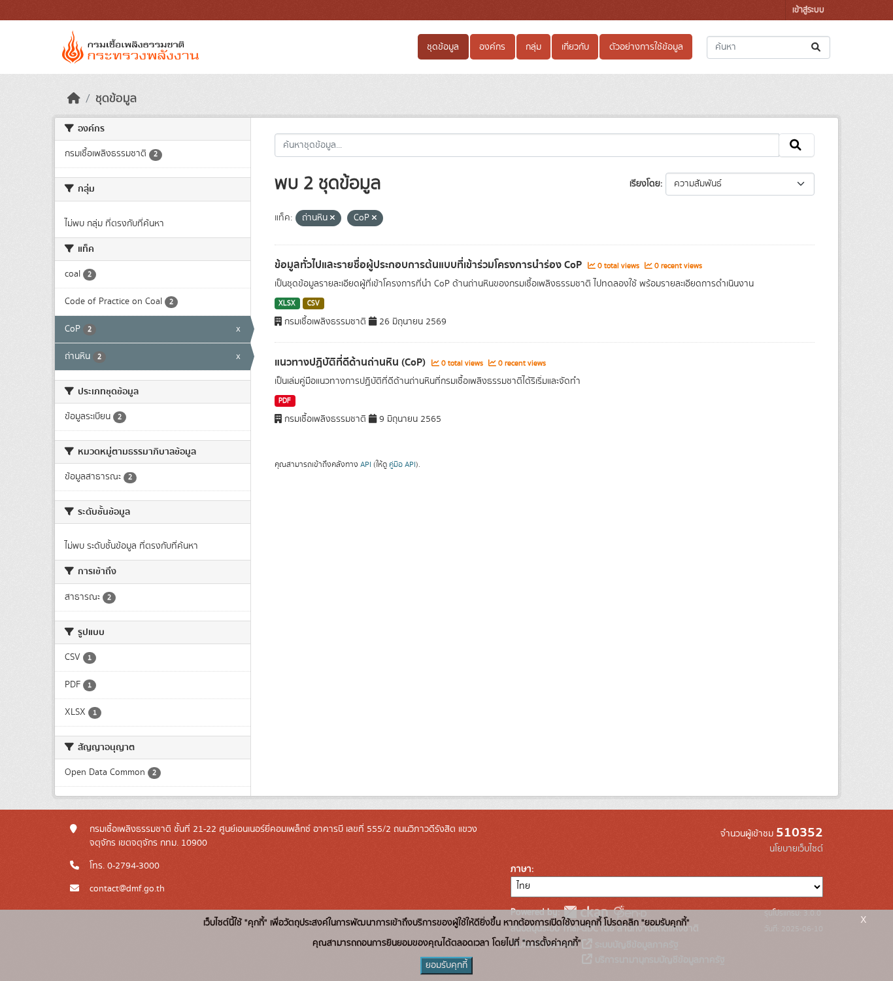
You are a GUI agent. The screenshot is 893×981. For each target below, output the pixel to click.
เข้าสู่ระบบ (808, 10)
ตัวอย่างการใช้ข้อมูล (646, 47)
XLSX (286, 303)
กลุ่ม (533, 47)
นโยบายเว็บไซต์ (796, 848)
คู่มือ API (402, 464)
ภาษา (521, 869)
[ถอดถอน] (332, 218)
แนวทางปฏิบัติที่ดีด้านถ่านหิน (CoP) (351, 362)
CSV (313, 303)
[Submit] (817, 47)
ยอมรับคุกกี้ (446, 965)
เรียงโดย (645, 183)
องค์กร (492, 47)
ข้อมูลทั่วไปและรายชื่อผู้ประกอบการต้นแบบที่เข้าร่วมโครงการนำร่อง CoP (429, 264)
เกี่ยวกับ (575, 47)
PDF (284, 401)
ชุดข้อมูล (443, 47)
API (365, 464)
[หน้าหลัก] (73, 98)
